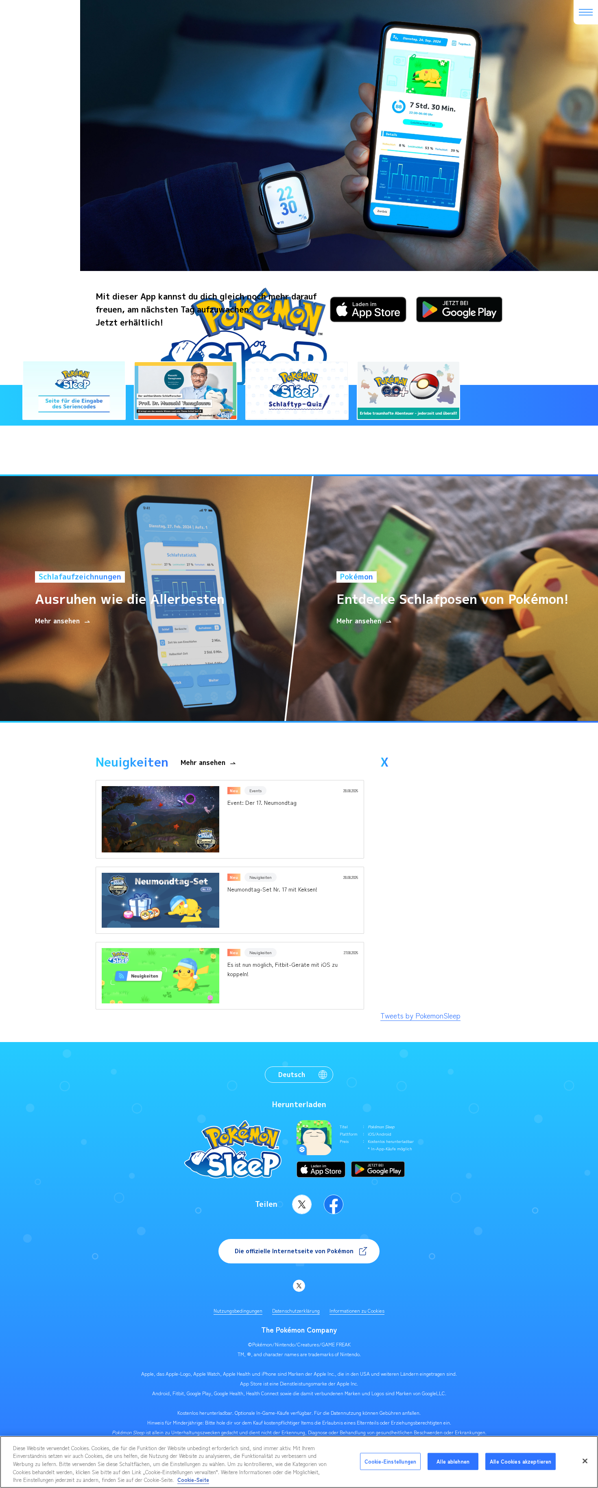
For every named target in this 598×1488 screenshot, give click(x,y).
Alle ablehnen (452, 1461)
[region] (299, 1462)
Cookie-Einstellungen (390, 1461)
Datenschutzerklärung (296, 1310)
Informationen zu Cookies (357, 1310)
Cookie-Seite (193, 1480)
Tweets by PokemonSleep (420, 1015)
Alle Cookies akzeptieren (520, 1461)
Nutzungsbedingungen (238, 1310)
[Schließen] (585, 1461)
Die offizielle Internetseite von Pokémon (294, 1251)
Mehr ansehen (203, 763)
